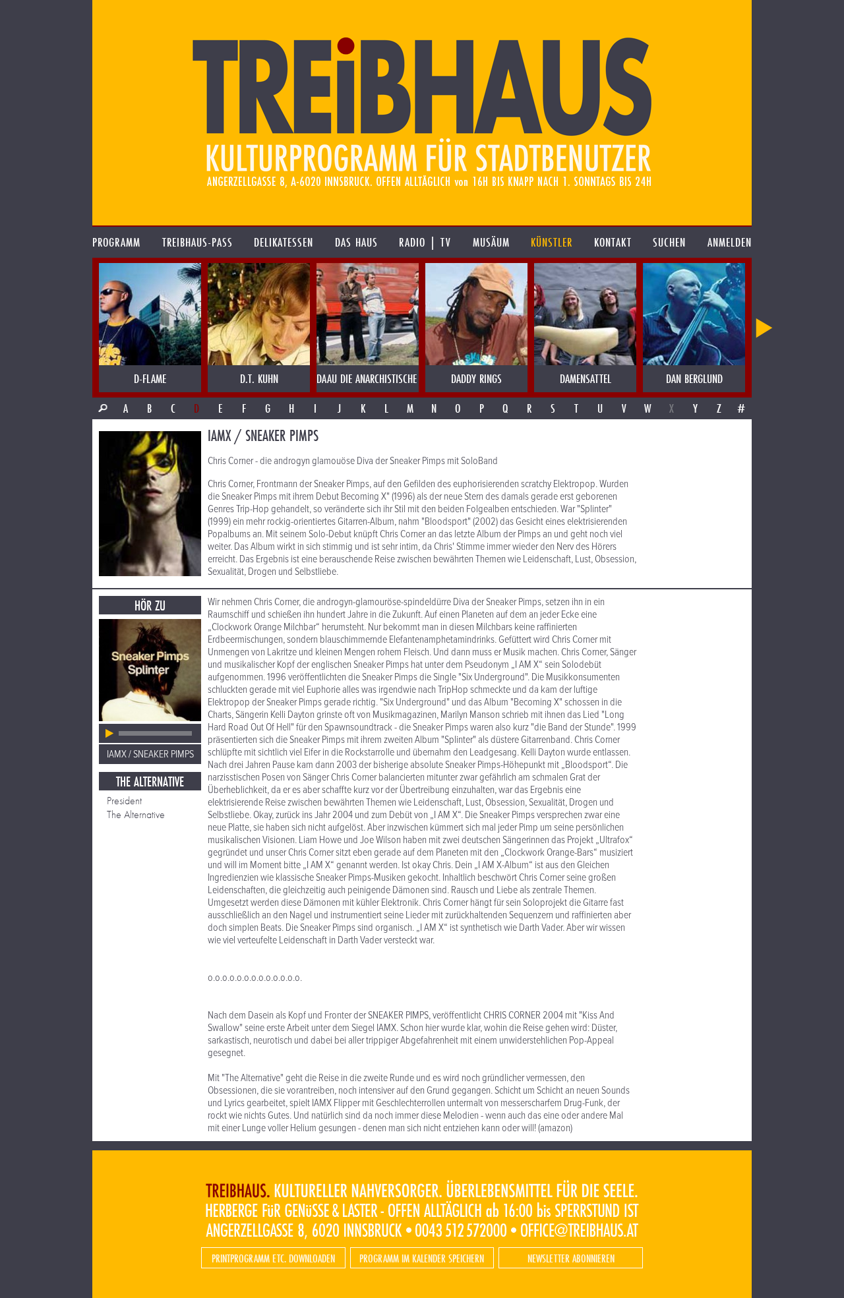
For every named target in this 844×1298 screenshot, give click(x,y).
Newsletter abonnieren (571, 1258)
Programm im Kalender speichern (421, 1258)
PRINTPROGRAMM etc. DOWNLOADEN (273, 1258)
